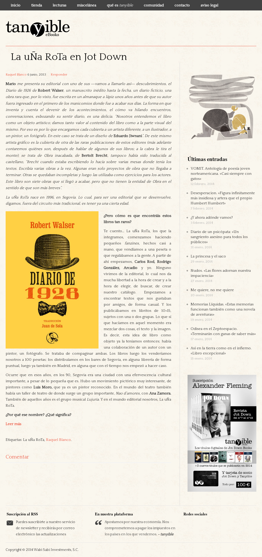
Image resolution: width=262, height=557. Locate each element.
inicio (15, 5)
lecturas (59, 5)
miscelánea (86, 5)
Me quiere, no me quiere (212, 290)
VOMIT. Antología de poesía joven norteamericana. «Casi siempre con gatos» (221, 173)
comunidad (154, 5)
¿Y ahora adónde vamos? (212, 217)
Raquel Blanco (16, 74)
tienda (36, 5)
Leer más (13, 424)
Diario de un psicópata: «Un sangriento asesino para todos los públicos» (219, 237)
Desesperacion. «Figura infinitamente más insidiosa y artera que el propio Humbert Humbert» (223, 198)
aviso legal (209, 5)
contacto (182, 5)
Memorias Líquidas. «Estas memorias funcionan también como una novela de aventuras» (223, 309)
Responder (59, 74)
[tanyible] (38, 28)
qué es (120, 5)
